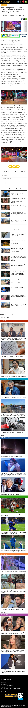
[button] (3, 26)
